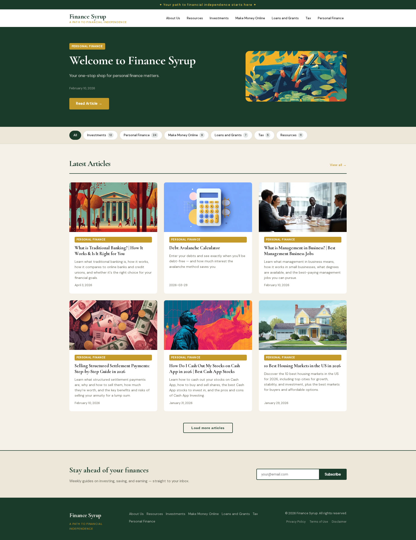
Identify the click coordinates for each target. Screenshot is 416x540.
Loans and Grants (285, 18)
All (75, 135)
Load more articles (207, 428)
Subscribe (333, 474)
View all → (338, 165)
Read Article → (89, 103)
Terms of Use (319, 522)
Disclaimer (339, 522)
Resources (195, 18)
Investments (219, 18)
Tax (308, 18)
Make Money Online (250, 18)
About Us (173, 18)
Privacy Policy (296, 522)
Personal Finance (331, 18)
